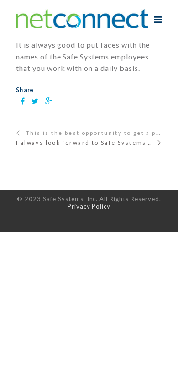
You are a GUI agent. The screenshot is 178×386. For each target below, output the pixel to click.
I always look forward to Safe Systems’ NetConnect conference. (89, 142)
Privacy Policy (89, 206)
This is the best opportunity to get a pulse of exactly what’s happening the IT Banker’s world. (94, 133)
